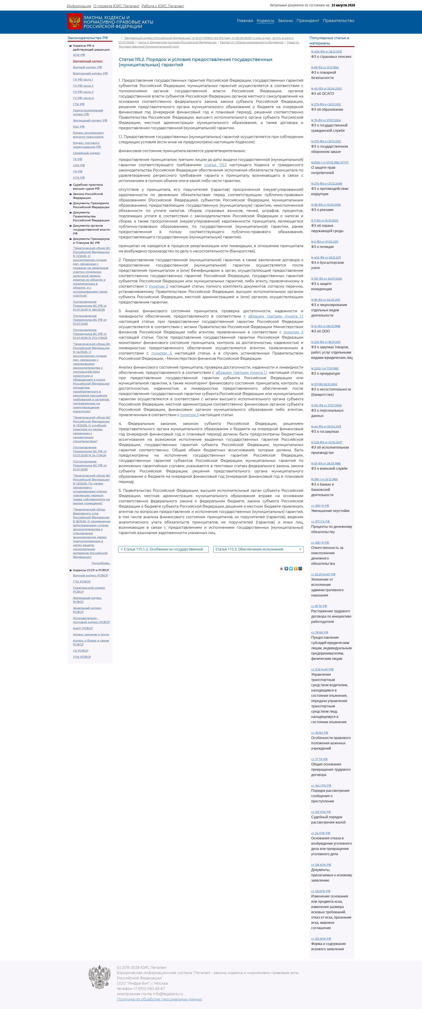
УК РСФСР (80, 650)
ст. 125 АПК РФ (321, 938)
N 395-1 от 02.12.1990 (324, 479)
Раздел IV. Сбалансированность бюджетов (251, 42)
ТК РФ (77, 159)
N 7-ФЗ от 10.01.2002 (324, 220)
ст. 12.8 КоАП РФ (322, 669)
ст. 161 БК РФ (319, 732)
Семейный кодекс (86, 153)
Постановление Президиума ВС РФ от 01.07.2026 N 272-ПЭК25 (90, 333)
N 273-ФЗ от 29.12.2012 (326, 104)
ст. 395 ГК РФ (320, 542)
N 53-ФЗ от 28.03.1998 (325, 463)
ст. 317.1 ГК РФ (320, 521)
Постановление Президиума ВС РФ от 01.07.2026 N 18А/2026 (90, 305)
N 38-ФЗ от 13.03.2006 (326, 204)
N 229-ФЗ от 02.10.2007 (326, 442)
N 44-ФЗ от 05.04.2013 (326, 426)
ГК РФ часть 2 (83, 85)
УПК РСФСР (82, 657)
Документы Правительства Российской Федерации (91, 216)
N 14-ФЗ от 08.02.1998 (325, 326)
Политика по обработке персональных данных (159, 999)
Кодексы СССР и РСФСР (91, 570)
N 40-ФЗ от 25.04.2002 (326, 88)
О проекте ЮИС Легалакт (116, 6)
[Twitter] (291, 567)
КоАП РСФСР (83, 628)
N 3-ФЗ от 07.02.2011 (324, 241)
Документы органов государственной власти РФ (91, 229)
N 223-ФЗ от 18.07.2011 (325, 342)
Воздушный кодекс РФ (90, 73)
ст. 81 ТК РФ (319, 606)
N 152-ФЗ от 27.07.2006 (326, 405)
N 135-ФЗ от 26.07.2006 (326, 278)
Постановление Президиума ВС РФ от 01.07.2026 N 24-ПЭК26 (90, 451)
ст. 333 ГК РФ (320, 505)
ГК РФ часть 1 (83, 79)
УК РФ (77, 171)
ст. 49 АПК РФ (320, 891)
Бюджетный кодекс (88, 61)
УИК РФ (79, 165)
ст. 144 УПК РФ (321, 785)
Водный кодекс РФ (87, 67)
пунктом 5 (158, 286)
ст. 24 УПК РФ (320, 833)
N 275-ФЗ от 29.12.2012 (326, 141)
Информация (79, 6)
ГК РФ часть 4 (83, 98)
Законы (285, 20)
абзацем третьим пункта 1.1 (275, 316)
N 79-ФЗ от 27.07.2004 (326, 120)
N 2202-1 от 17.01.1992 (324, 368)
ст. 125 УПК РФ (321, 812)
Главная (245, 20)
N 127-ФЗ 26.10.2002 (324, 384)
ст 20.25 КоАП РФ (323, 574)
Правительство (338, 20)
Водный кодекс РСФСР (90, 575)
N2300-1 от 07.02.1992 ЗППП (330, 162)
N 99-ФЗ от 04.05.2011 (325, 299)
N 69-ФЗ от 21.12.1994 (325, 67)
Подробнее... (101, 563)
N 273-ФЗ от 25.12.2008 (326, 183)
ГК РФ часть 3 (83, 92)
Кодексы (265, 20)
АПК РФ (79, 55)
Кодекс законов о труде (91, 634)
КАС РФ (79, 126)
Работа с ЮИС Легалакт (163, 6)
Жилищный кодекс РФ (90, 120)
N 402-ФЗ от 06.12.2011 (326, 257)
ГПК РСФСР (82, 581)
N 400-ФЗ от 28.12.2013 (326, 51)
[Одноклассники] (295, 567)
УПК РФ (79, 177)
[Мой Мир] (300, 567)
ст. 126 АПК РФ (321, 864)
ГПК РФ (79, 104)
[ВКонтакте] (286, 567)
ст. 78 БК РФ (319, 632)
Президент (307, 20)
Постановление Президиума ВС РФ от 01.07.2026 (90, 319)
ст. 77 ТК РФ (319, 759)
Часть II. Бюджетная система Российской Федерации (177, 42)
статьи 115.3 (215, 165)
